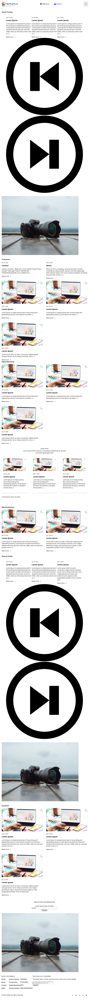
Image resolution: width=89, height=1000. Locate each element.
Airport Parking (14, 979)
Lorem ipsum (37, 20)
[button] (44, 77)
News (3, 988)
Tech (21, 985)
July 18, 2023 (36, 474)
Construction (13, 982)
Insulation (23, 979)
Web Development (26, 988)
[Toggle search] (86, 4)
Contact (5, 266)
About (49, 266)
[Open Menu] (2, 8)
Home (3, 979)
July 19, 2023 (6, 474)
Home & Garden (14, 988)
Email (34, 908)
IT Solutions (24, 982)
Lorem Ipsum (12, 20)
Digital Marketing (14, 985)
